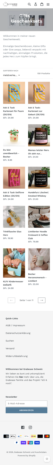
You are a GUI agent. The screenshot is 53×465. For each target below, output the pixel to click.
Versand (10, 348)
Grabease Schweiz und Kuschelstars (30, 452)
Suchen (10, 340)
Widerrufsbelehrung (17, 356)
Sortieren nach (10, 71)
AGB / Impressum (15, 325)
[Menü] (48, 4)
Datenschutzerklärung (18, 333)
